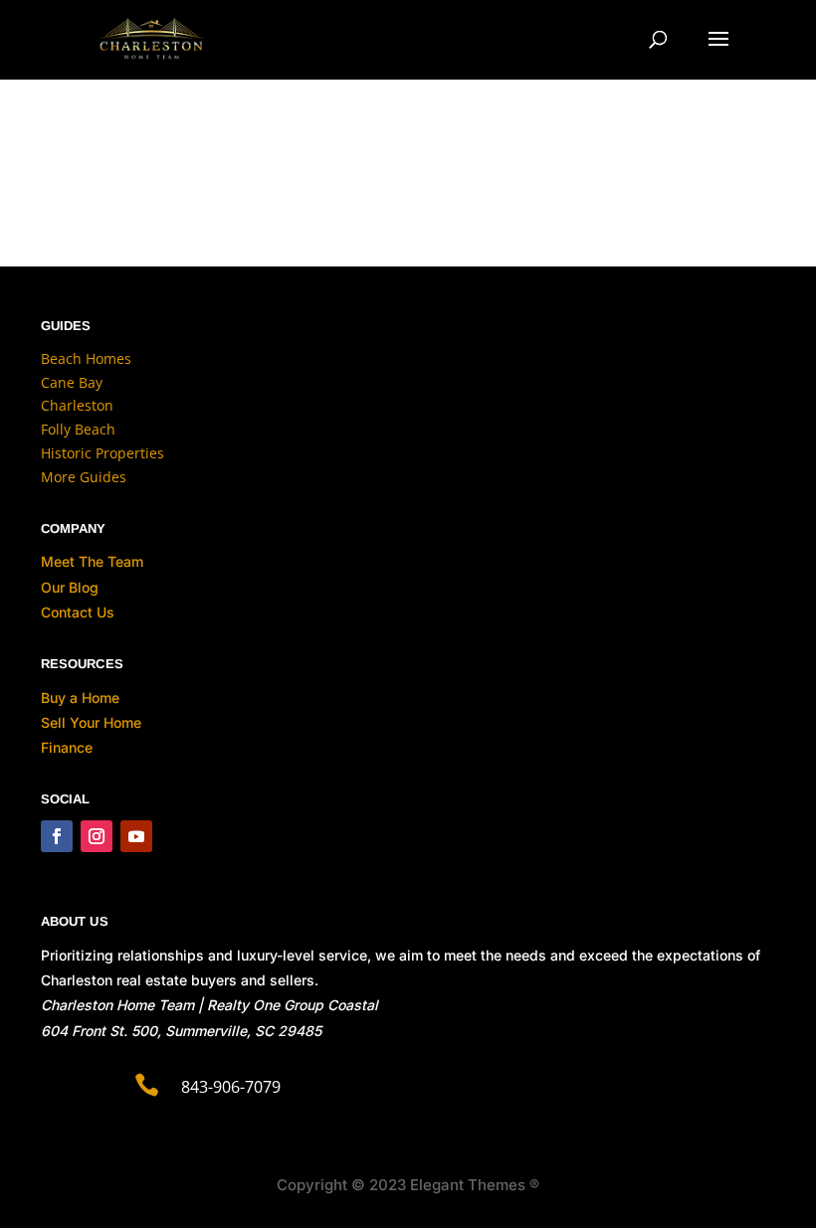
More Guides (83, 476)
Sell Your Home (91, 722)
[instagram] (96, 836)
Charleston (77, 405)
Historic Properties (102, 452)
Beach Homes (86, 358)
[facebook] (57, 836)
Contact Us (77, 612)
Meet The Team (92, 561)
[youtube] (136, 836)
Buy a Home (80, 697)
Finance (67, 747)
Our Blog (70, 587)
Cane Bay (71, 382)
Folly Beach (78, 429)
